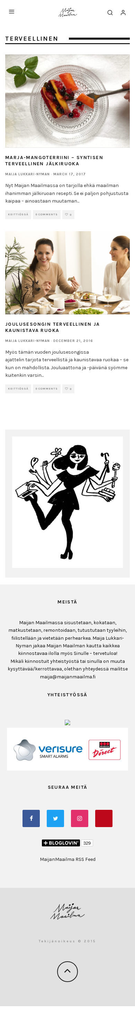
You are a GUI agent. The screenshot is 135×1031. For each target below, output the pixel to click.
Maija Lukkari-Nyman (27, 174)
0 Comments (47, 214)
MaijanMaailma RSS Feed (68, 859)
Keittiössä (18, 214)
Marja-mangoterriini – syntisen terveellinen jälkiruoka (54, 161)
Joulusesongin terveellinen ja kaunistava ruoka (52, 327)
